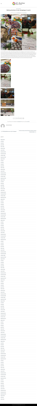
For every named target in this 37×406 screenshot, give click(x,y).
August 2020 (3, 258)
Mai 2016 (2, 344)
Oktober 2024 (3, 176)
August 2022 (3, 220)
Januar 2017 (2, 332)
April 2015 (2, 365)
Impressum (23, 404)
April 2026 (2, 144)
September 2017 (3, 318)
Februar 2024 (3, 188)
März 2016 (2, 348)
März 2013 (2, 399)
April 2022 (2, 227)
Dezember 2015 (3, 353)
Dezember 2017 (3, 313)
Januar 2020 (2, 271)
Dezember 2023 (3, 192)
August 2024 (3, 179)
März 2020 (2, 267)
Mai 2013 (2, 397)
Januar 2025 (2, 171)
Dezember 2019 (3, 272)
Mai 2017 (2, 325)
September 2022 (3, 218)
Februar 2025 (3, 169)
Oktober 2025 (3, 155)
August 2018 (3, 300)
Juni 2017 (2, 323)
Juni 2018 (2, 302)
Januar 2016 (2, 351)
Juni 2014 (2, 381)
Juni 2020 (2, 262)
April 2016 (2, 346)
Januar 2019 (2, 292)
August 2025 (3, 158)
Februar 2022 (3, 230)
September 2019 (3, 278)
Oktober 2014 (3, 376)
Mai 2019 (2, 285)
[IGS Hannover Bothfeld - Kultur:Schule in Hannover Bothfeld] (18, 3)
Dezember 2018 (3, 293)
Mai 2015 (2, 364)
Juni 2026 (2, 141)
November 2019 (3, 274)
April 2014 (2, 385)
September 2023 (3, 197)
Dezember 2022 (3, 213)
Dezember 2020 (3, 251)
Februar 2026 (3, 148)
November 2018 (3, 295)
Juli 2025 (2, 160)
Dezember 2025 (3, 151)
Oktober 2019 (3, 276)
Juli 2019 (2, 281)
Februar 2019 (3, 290)
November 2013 (3, 392)
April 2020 (2, 265)
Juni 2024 (2, 181)
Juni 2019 (2, 283)
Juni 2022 (2, 223)
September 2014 (3, 378)
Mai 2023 (2, 204)
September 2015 (3, 358)
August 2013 (3, 395)
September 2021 (3, 239)
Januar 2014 (2, 388)
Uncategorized (18, 8)
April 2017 (2, 327)
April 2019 (2, 286)
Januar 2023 (2, 211)
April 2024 (2, 185)
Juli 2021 (2, 241)
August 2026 (3, 139)
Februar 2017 (3, 330)
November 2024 (3, 174)
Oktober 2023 (3, 195)
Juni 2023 (2, 202)
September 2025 (3, 157)
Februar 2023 (3, 209)
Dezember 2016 (3, 334)
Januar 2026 (2, 150)
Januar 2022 (2, 232)
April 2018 (2, 306)
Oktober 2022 (3, 216)
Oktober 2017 (3, 316)
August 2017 (3, 320)
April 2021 (2, 246)
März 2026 (2, 146)
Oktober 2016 (3, 337)
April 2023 (2, 206)
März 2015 (2, 367)
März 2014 (2, 386)
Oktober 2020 (3, 255)
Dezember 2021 (3, 234)
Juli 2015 (2, 360)
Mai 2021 (2, 244)
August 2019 (3, 279)
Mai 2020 (2, 264)
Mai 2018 (2, 304)
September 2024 (3, 178)
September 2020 (3, 257)
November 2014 (3, 374)
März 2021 (2, 248)
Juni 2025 (2, 162)
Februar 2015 (3, 369)
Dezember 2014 (3, 372)
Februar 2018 (3, 309)
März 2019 (2, 288)
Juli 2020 (2, 260)
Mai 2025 (2, 164)
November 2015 (3, 355)
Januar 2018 (2, 311)
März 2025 (2, 167)
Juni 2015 (2, 362)
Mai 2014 (2, 383)
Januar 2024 (2, 190)
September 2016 (3, 339)
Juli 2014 (2, 379)
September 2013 (3, 393)
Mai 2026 (2, 143)
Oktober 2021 (3, 237)
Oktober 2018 (3, 297)
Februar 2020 (3, 269)
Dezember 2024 (3, 172)
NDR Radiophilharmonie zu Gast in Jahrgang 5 (9, 131)
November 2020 (3, 253)
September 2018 (3, 299)
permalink (28, 121)
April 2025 (2, 165)
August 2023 (3, 199)
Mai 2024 (2, 183)
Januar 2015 (2, 371)
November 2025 (3, 153)
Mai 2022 (2, 225)
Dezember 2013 (3, 390)
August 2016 (3, 341)
